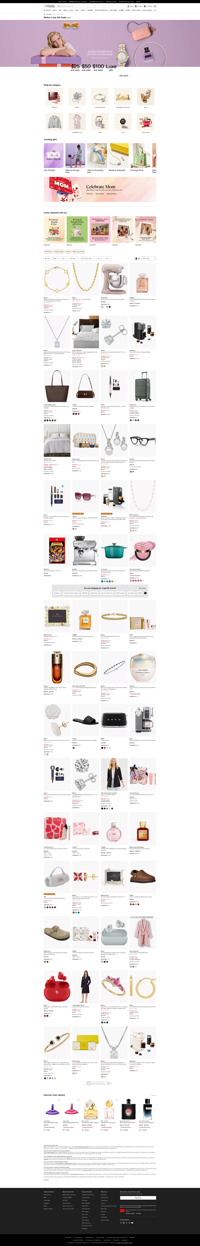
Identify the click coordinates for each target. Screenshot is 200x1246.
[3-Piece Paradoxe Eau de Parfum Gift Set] (85, 932)
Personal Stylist (85, 1211)
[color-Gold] (131, 531)
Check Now (138, 1213)
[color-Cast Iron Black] (110, 307)
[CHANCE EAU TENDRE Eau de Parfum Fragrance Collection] (114, 828)
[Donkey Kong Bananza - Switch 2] (57, 550)
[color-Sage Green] (55, 420)
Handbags (46, 1159)
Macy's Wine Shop (86, 1208)
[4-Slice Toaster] (114, 720)
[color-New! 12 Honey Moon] (133, 581)
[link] (57, 305)
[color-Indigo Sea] (112, 808)
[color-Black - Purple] (133, 472)
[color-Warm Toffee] (107, 808)
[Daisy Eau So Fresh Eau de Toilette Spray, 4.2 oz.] (109, 1109)
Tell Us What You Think (87, 1225)
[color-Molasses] (138, 904)
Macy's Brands (85, 1206)
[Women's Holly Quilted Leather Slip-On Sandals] (85, 720)
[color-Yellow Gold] (105, 1077)
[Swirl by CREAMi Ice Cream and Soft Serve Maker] (143, 720)
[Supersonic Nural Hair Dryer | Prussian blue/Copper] (57, 774)
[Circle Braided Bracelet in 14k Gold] (114, 616)
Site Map (103, 1214)
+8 (142, 580)
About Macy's (104, 1194)
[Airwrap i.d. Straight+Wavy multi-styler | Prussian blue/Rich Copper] (57, 496)
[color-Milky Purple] (74, 529)
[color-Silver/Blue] (52, 1078)
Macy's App (84, 1200)
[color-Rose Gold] (136, 531)
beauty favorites (68, 1163)
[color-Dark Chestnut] (131, 904)
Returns (45, 1206)
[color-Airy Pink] (131, 967)
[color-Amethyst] (50, 1078)
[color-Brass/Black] (76, 414)
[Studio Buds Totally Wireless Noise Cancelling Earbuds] (57, 986)
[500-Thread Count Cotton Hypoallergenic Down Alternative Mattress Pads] (85, 332)
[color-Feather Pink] (102, 307)
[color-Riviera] (102, 581)
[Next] (154, 155)
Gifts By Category (58, 251)
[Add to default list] (59, 1100)
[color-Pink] (47, 754)
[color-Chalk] (76, 748)
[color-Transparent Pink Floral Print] (76, 529)
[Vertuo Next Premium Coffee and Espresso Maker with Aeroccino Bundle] (143, 1042)
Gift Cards (65, 1200)
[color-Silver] (107, 307)
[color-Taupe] (45, 962)
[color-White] (105, 307)
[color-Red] (105, 748)
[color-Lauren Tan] (50, 420)
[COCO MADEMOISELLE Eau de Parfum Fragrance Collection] (143, 279)
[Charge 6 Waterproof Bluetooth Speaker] (57, 876)
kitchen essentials (87, 1170)
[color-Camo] (47, 907)
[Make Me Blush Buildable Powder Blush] (143, 550)
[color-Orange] (112, 581)
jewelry (68, 1157)
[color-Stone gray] (133, 420)
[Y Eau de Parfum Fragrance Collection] (147, 1109)
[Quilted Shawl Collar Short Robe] (85, 986)
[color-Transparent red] (107, 962)
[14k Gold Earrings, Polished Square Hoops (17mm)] (143, 986)
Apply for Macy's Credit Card (69, 1194)
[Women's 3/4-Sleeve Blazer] (114, 774)
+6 (114, 581)
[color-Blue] (107, 581)
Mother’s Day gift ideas (84, 1146)
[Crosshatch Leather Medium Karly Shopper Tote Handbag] (57, 386)
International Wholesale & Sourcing (108, 1206)
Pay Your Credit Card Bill (68, 1208)
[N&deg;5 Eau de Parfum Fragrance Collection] (85, 616)
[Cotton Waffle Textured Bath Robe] (143, 932)
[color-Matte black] (105, 962)
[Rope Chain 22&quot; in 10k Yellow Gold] (85, 279)
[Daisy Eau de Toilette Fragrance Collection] (90, 1109)
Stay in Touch (85, 1214)
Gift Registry (84, 1228)
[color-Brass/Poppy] (79, 414)
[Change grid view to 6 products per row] (139, 258)
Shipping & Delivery (48, 1208)
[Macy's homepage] (45, 14)
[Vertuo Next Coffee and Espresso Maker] (143, 332)
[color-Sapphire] (79, 912)
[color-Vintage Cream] (110, 808)
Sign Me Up (138, 1197)
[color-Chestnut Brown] (45, 420)
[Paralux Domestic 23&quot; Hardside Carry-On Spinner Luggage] (143, 386)
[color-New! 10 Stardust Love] (131, 581)
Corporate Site (104, 1200)
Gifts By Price (48, 251)
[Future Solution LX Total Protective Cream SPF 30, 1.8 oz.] (143, 667)
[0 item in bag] (155, 6)
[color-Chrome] (107, 748)
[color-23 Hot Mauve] (141, 581)
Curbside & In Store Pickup (88, 1194)
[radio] (102, 307)
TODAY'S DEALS (62, 1)
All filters (143, 588)
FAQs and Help (47, 1194)
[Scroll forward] (145, 593)
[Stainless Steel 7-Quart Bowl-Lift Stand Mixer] (114, 279)
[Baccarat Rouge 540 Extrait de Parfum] (143, 828)
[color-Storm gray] (102, 962)
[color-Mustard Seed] (136, 904)
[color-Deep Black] (102, 808)
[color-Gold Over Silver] (105, 476)
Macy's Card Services (68, 1206)
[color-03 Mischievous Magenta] (138, 581)
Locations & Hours (86, 1197)
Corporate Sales (104, 1197)
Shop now (69, 244)
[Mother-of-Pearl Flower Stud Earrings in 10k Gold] (57, 720)
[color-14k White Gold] (102, 366)
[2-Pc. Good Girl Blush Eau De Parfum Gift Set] (57, 828)
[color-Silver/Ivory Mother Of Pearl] (76, 1073)
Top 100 (68, 251)
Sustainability (104, 1217)
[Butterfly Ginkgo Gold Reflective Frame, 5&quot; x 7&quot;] (114, 876)
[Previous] (45, 279)
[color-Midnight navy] (136, 420)
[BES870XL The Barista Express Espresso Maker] (85, 550)
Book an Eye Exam (86, 1222)
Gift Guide (49, 14)
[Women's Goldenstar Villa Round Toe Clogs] (143, 876)
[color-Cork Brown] (47, 962)
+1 (57, 420)
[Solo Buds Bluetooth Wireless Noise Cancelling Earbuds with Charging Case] (114, 932)
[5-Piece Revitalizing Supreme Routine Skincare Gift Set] (85, 440)
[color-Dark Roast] (105, 808)
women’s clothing (51, 1152)
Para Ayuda (46, 1203)
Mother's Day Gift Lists (78, 251)
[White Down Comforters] (57, 440)
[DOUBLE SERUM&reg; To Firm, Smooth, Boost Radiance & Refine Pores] (57, 667)
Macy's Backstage (86, 1203)
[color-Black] (47, 420)
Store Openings (85, 1220)
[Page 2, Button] (112, 1083)
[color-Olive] (131, 420)
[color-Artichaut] (110, 581)
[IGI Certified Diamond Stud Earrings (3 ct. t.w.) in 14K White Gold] (85, 774)
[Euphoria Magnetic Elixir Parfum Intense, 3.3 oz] (71, 1109)
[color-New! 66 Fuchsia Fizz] (136, 581)
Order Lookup (47, 1200)
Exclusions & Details (130, 1213)
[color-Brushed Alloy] (133, 967)
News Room (103, 1211)
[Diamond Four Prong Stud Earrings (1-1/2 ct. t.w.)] (114, 332)
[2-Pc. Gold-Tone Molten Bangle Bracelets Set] (85, 667)
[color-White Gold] (133, 531)
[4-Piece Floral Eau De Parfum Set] (85, 828)
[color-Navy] (52, 420)
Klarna (45, 1197)
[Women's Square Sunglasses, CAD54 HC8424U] (85, 496)
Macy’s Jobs (103, 1208)
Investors (103, 1203)
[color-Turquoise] (47, 1078)
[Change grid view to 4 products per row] (136, 259)
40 (108, 1083)
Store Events (84, 1217)
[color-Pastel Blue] (110, 748)
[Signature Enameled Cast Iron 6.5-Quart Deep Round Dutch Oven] (114, 550)
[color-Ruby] (74, 912)
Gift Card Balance (67, 1203)
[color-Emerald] (76, 912)
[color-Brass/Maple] (74, 414)
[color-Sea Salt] (105, 581)
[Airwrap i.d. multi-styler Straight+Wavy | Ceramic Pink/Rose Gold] (114, 386)
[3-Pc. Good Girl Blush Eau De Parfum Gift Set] (143, 774)
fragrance (61, 1163)
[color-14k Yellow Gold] (105, 366)
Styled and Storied (105, 1220)
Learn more (47, 244)
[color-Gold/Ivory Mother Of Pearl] (74, 1073)
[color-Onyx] (45, 1078)
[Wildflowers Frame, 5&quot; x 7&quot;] (57, 616)
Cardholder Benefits (67, 1197)
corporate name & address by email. (124, 1242)
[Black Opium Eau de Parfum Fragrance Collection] (128, 1109)
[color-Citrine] (55, 1078)
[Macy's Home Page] (49, 6)
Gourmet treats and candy (76, 1174)
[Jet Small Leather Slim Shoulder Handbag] (85, 386)
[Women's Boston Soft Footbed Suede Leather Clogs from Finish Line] (57, 932)
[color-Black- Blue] (131, 472)
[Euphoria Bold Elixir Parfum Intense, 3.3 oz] (52, 1109)
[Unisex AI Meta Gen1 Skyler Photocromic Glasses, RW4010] (143, 440)
